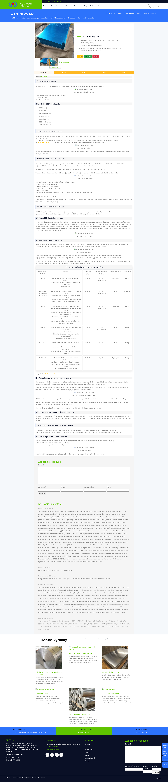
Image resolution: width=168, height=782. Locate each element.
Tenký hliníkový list (110, 672)
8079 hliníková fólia (110, 694)
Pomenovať (42, 487)
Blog (85, 6)
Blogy (87, 755)
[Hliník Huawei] (21, 4)
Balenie (104, 72)
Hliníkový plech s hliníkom (80, 653)
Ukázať (44, 77)
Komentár (41, 465)
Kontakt (100, 6)
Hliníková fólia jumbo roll (80, 714)
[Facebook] (161, 0)
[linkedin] (164, 0)
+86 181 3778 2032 (62, 1)
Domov (45, 6)
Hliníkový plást (42, 694)
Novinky (92, 6)
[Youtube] (165, 0)
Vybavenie (64, 72)
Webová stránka (89, 487)
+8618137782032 (141, 732)
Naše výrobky (89, 749)
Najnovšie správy (90, 758)
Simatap (158, 778)
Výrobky (59, 6)
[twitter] (162, 0)
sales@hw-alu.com (50, 1)
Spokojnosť (44, 72)
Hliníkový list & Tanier (133, 13)
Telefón (109, 487)
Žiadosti (68, 6)
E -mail (63, 487)
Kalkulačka (77, 6)
